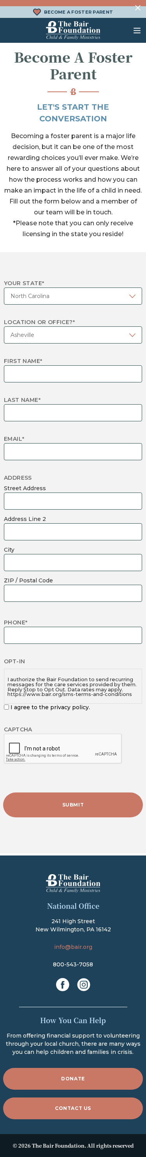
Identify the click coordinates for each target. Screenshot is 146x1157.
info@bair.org (73, 946)
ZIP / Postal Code (28, 580)
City (9, 549)
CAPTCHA (18, 729)
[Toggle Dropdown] (137, 30)
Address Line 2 (25, 518)
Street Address (25, 488)
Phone (15, 622)
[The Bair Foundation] (73, 30)
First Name (23, 361)
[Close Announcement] (138, 8)
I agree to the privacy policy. (50, 707)
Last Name (22, 399)
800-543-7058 (73, 964)
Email (14, 438)
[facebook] (62, 984)
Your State (24, 283)
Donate (73, 1079)
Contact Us (73, 1108)
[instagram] (83, 984)
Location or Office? (39, 322)
